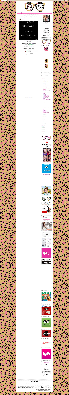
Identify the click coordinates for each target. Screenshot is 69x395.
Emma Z (27, 53)
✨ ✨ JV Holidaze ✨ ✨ (45, 81)
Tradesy (33, 44)
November (44, 114)
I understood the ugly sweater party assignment (46, 89)
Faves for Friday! (44, 110)
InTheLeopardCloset (30, 44)
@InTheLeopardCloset (31, 46)
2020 (42, 125)
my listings (46, 69)
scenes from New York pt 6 (45, 111)
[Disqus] (28, 66)
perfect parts (44, 98)
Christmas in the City (45, 94)
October (44, 115)
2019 (42, 126)
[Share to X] (31, 53)
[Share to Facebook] (32, 53)
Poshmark (45, 69)
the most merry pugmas (45, 82)
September (44, 116)
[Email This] (30, 53)
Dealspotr (47, 220)
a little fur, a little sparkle (45, 97)
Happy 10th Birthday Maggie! (46, 96)
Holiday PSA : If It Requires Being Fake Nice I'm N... (47, 99)
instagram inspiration (30, 54)
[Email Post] (29, 53)
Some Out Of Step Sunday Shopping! (46, 107)
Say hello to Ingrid (45, 86)
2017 (42, 128)
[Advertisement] (46, 278)
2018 (42, 127)
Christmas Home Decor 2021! (46, 95)
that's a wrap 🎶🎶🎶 (45, 106)
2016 (42, 129)
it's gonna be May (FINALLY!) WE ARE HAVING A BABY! (46, 90)
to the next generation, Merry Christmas (47, 85)
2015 (42, 130)
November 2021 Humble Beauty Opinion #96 (47, 109)
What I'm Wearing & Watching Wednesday (46, 112)
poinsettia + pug (44, 83)
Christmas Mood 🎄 (45, 87)
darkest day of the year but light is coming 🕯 (46, 93)
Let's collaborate (46, 219)
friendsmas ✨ (44, 84)
